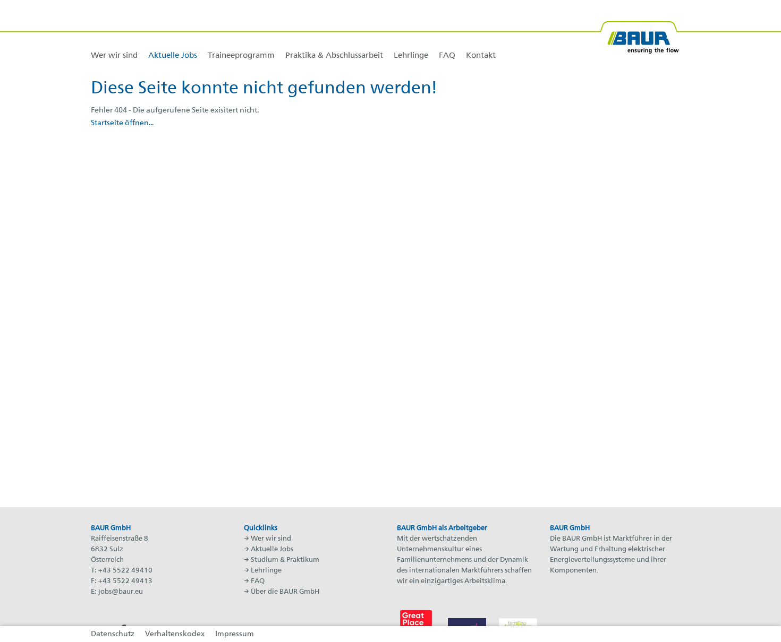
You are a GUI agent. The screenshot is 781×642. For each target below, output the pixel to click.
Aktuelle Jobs (272, 549)
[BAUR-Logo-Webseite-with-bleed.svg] (639, 33)
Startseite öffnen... (122, 123)
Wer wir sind (271, 538)
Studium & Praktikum (285, 560)
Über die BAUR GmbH (285, 591)
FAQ (258, 581)
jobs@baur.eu (120, 591)
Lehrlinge (266, 570)
